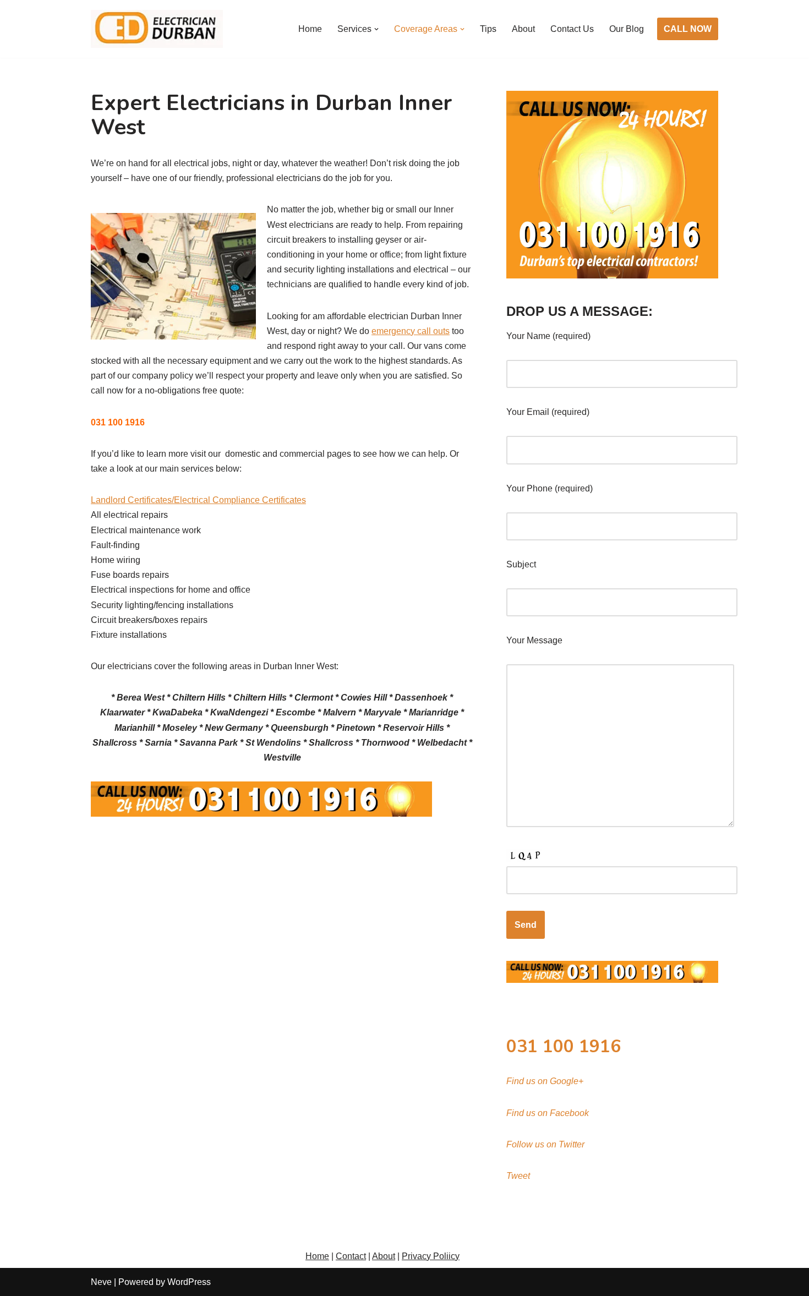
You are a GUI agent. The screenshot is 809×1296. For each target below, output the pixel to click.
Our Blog (626, 29)
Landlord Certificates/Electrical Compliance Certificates (198, 500)
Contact (351, 1256)
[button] (376, 29)
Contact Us (572, 29)
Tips (488, 29)
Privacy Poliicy (431, 1256)
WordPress (189, 1282)
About (523, 29)
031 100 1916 (563, 1046)
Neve (101, 1282)
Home (310, 29)
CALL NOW (688, 29)
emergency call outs (410, 331)
